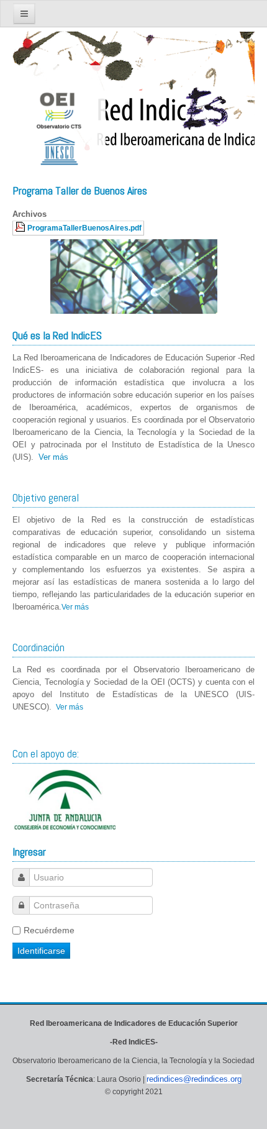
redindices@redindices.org (194, 1079)
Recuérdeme (49, 930)
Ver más (53, 457)
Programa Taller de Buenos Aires (79, 190)
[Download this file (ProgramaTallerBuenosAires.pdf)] (21, 228)
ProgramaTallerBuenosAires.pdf (84, 228)
